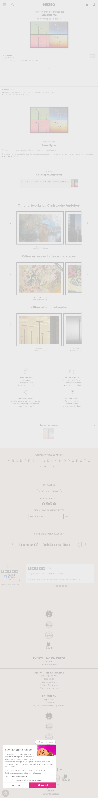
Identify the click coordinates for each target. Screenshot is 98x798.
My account (49, 702)
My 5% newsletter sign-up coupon (49, 705)
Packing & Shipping (49, 685)
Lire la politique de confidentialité (16, 777)
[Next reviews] (96, 574)
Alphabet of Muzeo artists (49, 455)
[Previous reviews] (24, 574)
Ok (66, 517)
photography (20, 154)
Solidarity (76, 349)
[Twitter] (54, 505)
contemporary (38, 154)
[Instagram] (47, 505)
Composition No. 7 (40, 299)
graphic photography (72, 154)
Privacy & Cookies (50, 794)
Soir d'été (39, 349)
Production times (49, 682)
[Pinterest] (51, 505)
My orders (49, 699)
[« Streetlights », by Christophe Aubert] (48, 433)
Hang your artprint (49, 688)
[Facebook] (43, 505)
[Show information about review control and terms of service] (20, 580)
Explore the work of (45, 182)
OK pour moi (43, 785)
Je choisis (16, 785)
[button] (5, 793)
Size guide (49, 679)
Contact (50, 790)
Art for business (49, 664)
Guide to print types (49, 675)
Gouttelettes (40, 248)
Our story (49, 661)
